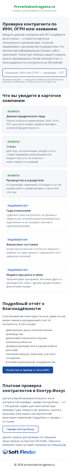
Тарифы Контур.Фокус (20, 429)
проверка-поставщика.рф (50, 444)
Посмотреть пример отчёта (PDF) (27, 370)
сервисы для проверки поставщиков (34, 437)
